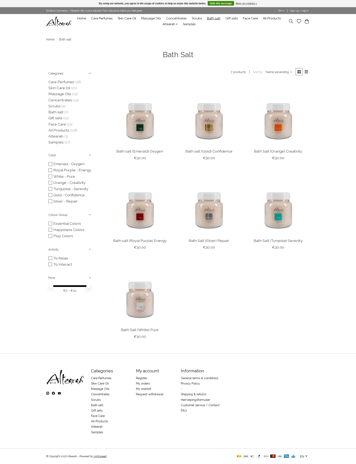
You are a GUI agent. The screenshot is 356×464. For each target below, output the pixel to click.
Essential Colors (67, 223)
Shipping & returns (193, 394)
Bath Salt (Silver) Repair (209, 240)
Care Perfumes (102, 18)
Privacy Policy (190, 383)
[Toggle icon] (291, 21)
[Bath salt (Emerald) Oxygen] (140, 114)
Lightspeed (100, 456)
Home (81, 18)
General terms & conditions (199, 378)
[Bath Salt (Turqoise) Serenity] (278, 203)
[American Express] (286, 456)
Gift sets (231, 18)
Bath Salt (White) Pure (140, 330)
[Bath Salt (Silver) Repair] (209, 203)
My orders (143, 383)
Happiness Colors (68, 229)
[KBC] (293, 456)
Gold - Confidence (69, 195)
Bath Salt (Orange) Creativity (278, 151)
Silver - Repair (65, 201)
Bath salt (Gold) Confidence (208, 151)
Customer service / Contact (200, 405)
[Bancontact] (252, 456)
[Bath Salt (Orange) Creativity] (278, 114)
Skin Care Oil (127, 18)
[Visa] (279, 456)
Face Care (250, 18)
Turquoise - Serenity (70, 189)
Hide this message (221, 3)
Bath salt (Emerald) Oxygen (139, 151)
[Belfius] (266, 456)
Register (141, 378)
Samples (189, 24)
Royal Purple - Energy (72, 170)
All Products (272, 18)
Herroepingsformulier (195, 399)
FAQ (184, 410)
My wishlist (143, 389)
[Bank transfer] (245, 456)
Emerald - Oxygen (68, 164)
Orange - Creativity (69, 182)
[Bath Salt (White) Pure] (140, 292)
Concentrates (176, 18)
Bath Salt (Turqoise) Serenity (278, 240)
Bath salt (213, 18)
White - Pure (64, 176)
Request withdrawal (149, 394)
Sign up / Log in (299, 10)
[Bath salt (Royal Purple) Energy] (140, 203)
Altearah (55, 136)
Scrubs (197, 18)
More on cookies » (246, 3)
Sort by (258, 72)
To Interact (62, 264)
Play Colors (63, 236)
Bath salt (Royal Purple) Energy (140, 240)
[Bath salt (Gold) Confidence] (209, 114)
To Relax (60, 258)
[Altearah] (59, 21)
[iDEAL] (239, 456)
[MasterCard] (273, 456)
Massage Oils (151, 18)
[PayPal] (259, 456)
